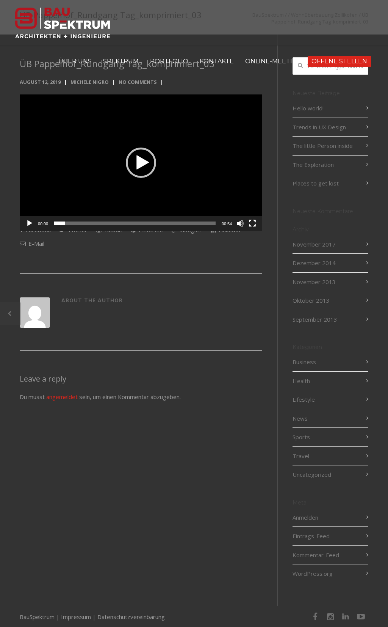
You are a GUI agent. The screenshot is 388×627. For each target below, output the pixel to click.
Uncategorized (312, 474)
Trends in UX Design (319, 127)
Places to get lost (316, 183)
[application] (141, 162)
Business (304, 362)
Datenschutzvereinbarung (131, 617)
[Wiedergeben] (29, 223)
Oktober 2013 (311, 300)
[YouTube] (360, 616)
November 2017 (314, 244)
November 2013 (314, 282)
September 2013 (315, 319)
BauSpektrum (37, 617)
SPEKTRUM (121, 61)
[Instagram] (330, 616)
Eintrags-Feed (311, 536)
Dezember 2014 (314, 263)
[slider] (135, 223)
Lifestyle (304, 399)
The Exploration (313, 164)
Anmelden (305, 517)
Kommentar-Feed (316, 555)
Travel (301, 456)
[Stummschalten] (240, 223)
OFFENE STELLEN (339, 61)
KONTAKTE (217, 61)
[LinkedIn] (345, 616)
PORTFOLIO (169, 61)
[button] (141, 163)
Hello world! (308, 108)
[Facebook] (315, 616)
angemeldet (62, 397)
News (300, 418)
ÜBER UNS (75, 61)
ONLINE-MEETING (273, 61)
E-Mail (35, 243)
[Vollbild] (252, 223)
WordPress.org (313, 573)
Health (301, 381)
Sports (301, 437)
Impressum (76, 617)
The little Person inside (323, 145)
